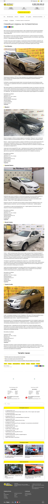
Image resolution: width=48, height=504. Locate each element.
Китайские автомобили (37, 16)
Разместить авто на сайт (24, 12)
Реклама (15, 494)
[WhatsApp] (12, 27)
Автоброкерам (10, 16)
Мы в (5, 502)
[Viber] (11, 27)
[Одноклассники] (7, 27)
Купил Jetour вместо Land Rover (12, 437)
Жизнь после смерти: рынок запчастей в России (14, 358)
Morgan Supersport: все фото (12, 426)
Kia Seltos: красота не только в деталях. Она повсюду (15, 356)
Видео (15, 495)
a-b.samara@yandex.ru (35, 488)
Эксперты (16, 496)
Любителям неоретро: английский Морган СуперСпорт (17, 417)
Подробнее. (6, 104)
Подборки (22, 16)
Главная (6, 20)
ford (6, 363)
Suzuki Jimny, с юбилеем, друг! (12, 428)
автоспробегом (17, 363)
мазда (38, 363)
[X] (9, 27)
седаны (33, 363)
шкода (28, 363)
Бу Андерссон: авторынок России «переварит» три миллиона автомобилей (22, 423)
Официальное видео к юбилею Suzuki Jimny (15, 420)
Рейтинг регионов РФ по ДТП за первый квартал (16, 434)
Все (4, 16)
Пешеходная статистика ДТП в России (14, 431)
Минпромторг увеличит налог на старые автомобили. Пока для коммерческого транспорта (22, 360)
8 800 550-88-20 (38, 4)
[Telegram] (4, 27)
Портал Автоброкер (28, 494)
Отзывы (26, 495)
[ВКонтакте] (6, 27)
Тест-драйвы (28, 16)
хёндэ (10, 363)
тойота (23, 363)
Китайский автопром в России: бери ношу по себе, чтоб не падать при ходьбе (23, 411)
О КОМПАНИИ (27, 491)
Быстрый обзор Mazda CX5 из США (13, 414)
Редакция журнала (28, 493)
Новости (16, 16)
